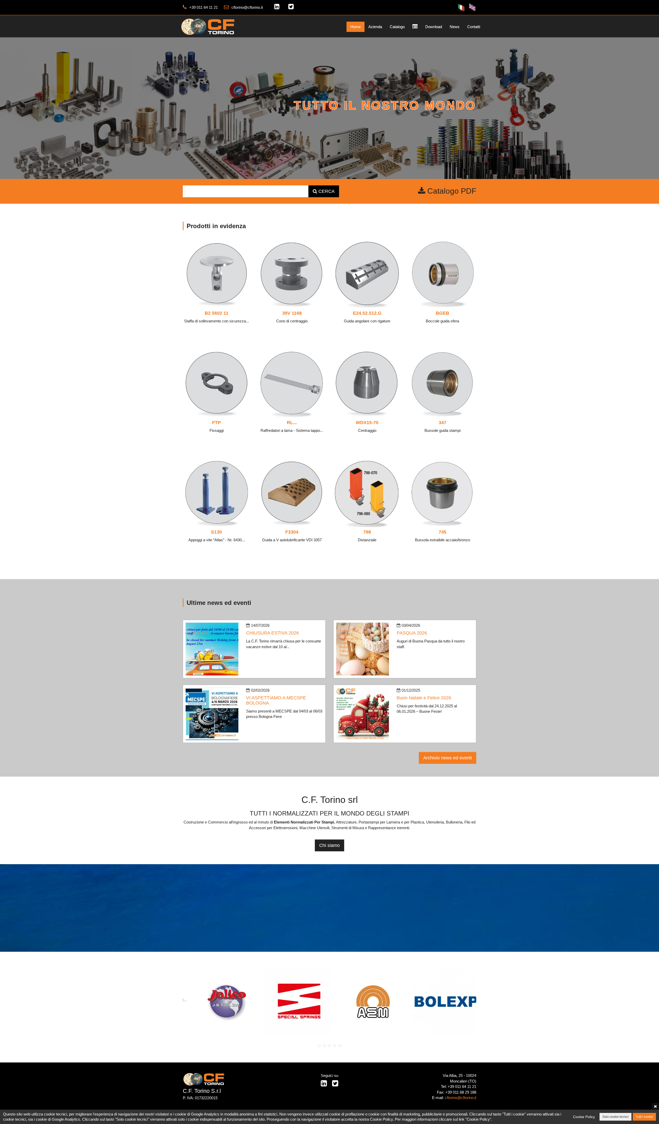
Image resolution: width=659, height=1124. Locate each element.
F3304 (291, 532)
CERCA (326, 191)
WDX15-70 (367, 422)
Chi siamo (329, 845)
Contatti (473, 26)
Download (433, 26)
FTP (216, 422)
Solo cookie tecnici (615, 1117)
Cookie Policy (584, 1117)
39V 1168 (292, 313)
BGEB (442, 313)
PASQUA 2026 (412, 633)
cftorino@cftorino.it (247, 7)
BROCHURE (455, 130)
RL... (292, 422)
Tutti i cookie (644, 1117)
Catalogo (397, 26)
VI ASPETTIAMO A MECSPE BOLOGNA (276, 700)
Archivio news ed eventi (447, 757)
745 (442, 532)
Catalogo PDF (450, 191)
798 (367, 532)
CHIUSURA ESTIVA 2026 (272, 633)
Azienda (375, 26)
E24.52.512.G (367, 313)
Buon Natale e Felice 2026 (424, 697)
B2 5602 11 (216, 313)
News (454, 26)
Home (355, 26)
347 (442, 422)
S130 (216, 532)
